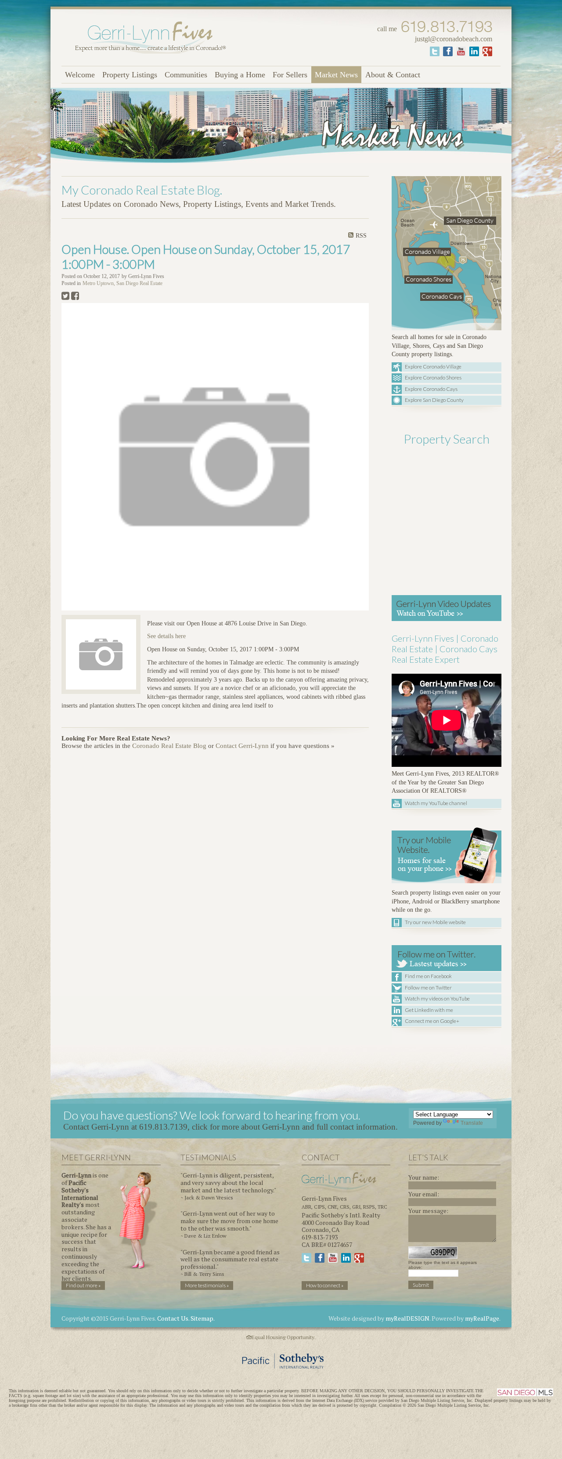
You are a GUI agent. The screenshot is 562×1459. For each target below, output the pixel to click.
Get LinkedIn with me (429, 1010)
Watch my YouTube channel (436, 803)
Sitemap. (203, 1318)
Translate (472, 1123)
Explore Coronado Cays (431, 389)
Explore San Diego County (434, 400)
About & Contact (392, 74)
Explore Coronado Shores (433, 377)
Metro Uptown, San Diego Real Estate (122, 283)
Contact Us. (173, 1318)
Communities (186, 74)
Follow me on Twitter (428, 987)
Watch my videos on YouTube (437, 998)
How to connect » (324, 1285)
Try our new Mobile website (435, 922)
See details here (166, 636)
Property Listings (129, 74)
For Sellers (290, 74)
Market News (336, 74)
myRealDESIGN (407, 1318)
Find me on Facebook (428, 976)
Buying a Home (240, 74)
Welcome (80, 74)
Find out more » (83, 1285)
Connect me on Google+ (432, 1021)
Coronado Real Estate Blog (169, 745)
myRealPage (482, 1318)
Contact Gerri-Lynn (242, 745)
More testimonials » (207, 1285)
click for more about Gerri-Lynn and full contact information (294, 1126)
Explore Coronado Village (433, 366)
